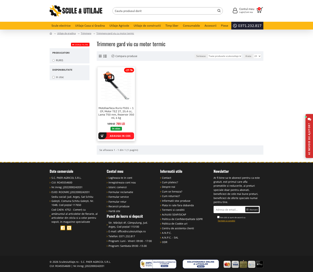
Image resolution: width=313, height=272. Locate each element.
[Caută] (218, 10)
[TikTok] (69, 228)
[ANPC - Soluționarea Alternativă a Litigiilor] (158, 264)
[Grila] (100, 56)
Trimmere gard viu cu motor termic (115, 33)
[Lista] (105, 56)
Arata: (248, 56)
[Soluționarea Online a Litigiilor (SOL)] (201, 264)
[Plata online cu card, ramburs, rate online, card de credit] (243, 264)
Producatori (61, 52)
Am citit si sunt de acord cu (231, 219)
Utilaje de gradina (66, 33)
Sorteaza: (201, 56)
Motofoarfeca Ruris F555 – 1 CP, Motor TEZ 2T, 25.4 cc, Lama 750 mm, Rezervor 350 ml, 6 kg (116, 113)
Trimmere (86, 33)
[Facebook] (62, 228)
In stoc (116, 128)
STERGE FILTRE (81, 44)
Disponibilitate (62, 69)
